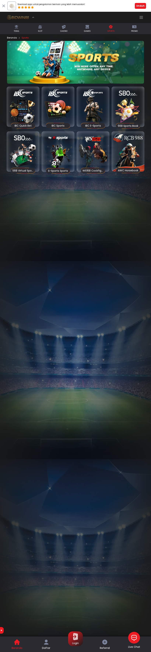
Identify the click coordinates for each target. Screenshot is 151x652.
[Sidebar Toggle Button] (141, 17)
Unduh (140, 5)
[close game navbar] (33, 17)
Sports (25, 37)
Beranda (12, 37)
